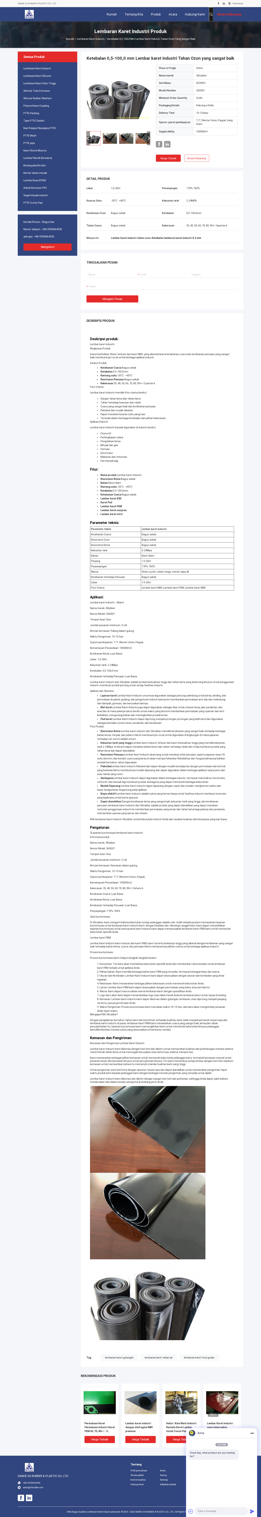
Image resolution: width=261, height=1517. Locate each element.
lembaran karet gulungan (119, 1357)
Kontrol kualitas (138, 1480)
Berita (163, 1470)
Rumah (70, 38)
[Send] (252, 1511)
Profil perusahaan (138, 1470)
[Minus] (252, 1433)
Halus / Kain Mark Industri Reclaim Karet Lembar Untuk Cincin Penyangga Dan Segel (181, 1427)
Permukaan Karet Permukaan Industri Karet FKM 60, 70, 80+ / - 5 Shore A (100, 1427)
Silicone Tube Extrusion (36, 90)
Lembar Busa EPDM (34, 180)
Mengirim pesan (112, 299)
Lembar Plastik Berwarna (37, 158)
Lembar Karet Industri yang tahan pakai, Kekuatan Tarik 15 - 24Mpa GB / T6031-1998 (221, 1427)
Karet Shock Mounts (35, 150)
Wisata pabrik (137, 1475)
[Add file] (190, 1511)
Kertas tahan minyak (35, 172)
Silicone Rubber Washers (37, 98)
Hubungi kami (137, 1484)
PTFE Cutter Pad (32, 202)
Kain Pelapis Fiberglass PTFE (39, 128)
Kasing (163, 1475)
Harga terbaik (168, 158)
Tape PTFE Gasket (34, 120)
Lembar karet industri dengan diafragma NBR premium (139, 1427)
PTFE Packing (31, 113)
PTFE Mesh (29, 135)
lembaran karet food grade (199, 1357)
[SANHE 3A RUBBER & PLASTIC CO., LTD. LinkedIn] (223, 3)
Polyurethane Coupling (36, 105)
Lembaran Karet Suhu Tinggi (39, 83)
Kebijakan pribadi (168, 1484)
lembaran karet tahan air (159, 1357)
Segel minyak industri (35, 195)
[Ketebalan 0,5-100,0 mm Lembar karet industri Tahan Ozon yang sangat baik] (118, 96)
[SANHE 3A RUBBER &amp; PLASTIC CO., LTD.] (29, 14)
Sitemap (164, 1480)
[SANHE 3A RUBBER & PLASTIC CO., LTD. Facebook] (218, 3)
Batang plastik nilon (34, 165)
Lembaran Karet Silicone (37, 75)
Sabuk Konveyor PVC (35, 187)
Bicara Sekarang (196, 158)
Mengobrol (47, 247)
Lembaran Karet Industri (91, 38)
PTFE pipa (29, 143)
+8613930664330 (52, 229)
